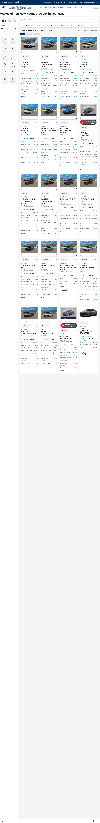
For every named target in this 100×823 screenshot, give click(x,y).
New (41, 7)
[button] (88, 8)
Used (14, 18)
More (81, 8)
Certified (8, 18)
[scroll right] (95, 25)
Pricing (26, 70)
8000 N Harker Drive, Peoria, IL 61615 (88, 2)
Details (32, 70)
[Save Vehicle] (36, 57)
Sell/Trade (68, 7)
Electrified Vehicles (58, 8)
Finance (75, 7)
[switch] (3, 20)
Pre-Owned (48, 7)
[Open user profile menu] (97, 2)
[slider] (2, 28)
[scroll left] (22, 25)
